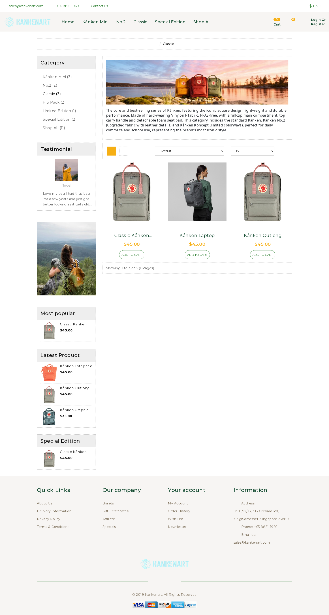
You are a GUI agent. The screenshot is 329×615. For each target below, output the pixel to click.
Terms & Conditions (53, 527)
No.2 (121, 21)
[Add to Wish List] (111, 256)
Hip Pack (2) (54, 102)
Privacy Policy (48, 519)
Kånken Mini (95, 21)
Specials (109, 527)
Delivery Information (54, 511)
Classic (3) (52, 94)
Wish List (175, 519)
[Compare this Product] (152, 256)
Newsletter (177, 527)
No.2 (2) (50, 85)
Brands (108, 503)
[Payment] (164, 604)
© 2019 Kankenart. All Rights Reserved (164, 595)
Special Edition (170, 21)
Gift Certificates (116, 511)
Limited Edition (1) (59, 111)
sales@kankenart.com (251, 542)
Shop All (202, 21)
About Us (44, 503)
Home (68, 21)
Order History (179, 511)
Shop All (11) (54, 128)
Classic (140, 21)
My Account (178, 503)
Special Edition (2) (60, 119)
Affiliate (109, 519)
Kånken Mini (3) (57, 77)
